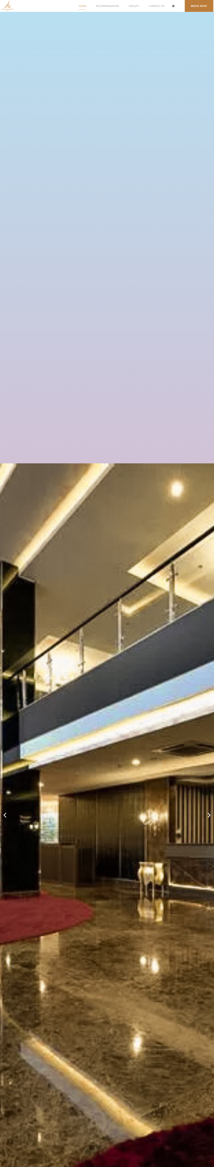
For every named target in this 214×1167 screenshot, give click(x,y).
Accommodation (107, 6)
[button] (174, 6)
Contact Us (157, 6)
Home (82, 6)
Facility (134, 6)
